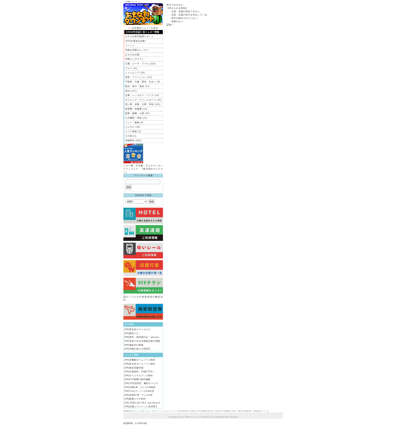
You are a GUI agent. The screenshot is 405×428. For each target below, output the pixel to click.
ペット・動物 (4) (134, 122)
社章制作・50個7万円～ (142, 371)
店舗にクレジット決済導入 (143, 406)
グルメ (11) (131, 68)
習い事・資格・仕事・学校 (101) (143, 104)
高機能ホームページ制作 (142, 360)
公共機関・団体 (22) (136, 118)
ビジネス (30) (132, 127)
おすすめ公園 (132, 54)
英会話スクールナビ (140, 329)
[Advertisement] (194, 56)
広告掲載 (225, 411)
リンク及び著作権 (180, 411)
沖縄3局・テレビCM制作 (142, 387)
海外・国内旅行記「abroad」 (145, 337)
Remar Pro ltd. (209, 417)
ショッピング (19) (135, 72)
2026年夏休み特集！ (136, 41)
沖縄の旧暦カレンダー (137, 50)
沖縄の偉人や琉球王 (140, 348)
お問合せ (193, 411)
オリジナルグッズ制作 (141, 375)
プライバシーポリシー (162, 411)
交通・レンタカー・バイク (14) (142, 95)
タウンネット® (196, 417)
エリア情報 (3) (133, 131)
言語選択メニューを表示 (143, 28)
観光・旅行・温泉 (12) (137, 86)
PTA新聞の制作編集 (139, 379)
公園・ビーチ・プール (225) (140, 63)
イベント (130, 45)
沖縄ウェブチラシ (134, 59)
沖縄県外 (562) (133, 140)
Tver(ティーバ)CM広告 (141, 391)
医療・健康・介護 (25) (137, 113)
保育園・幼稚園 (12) (136, 109)
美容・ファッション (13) (138, 77)
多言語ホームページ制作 (142, 364)
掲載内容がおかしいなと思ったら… (137, 411)
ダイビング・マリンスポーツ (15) (143, 100)
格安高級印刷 (136, 367)
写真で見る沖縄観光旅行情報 (144, 341)
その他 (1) (130, 136)
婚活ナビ (134, 333)
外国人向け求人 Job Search (144, 402)
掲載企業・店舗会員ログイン (255, 411)
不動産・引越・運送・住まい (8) (142, 81)
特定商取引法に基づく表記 (209, 411)
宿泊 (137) (131, 91)
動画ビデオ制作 (137, 398)
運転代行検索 (136, 345)
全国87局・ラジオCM (141, 395)
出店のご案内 (237, 411)
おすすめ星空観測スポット (139, 36)
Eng (218, 417)
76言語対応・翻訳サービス (143, 383)
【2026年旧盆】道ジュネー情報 (142, 32)
